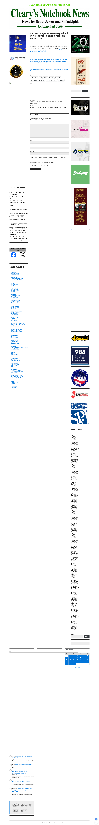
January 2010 (74, 582)
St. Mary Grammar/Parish (16, 375)
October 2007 (74, 615)
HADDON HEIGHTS (15, 335)
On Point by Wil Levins (15, 357)
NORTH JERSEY (14, 354)
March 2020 (74, 496)
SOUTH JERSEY (14, 372)
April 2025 (73, 454)
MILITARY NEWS (14, 348)
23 (73, 661)
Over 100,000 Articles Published (49, 5)
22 (70, 661)
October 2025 (74, 447)
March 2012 (73, 552)
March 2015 (73, 516)
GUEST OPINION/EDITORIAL (17, 334)
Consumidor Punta (15, 306)
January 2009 (74, 597)
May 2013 (73, 536)
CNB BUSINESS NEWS (15, 295)
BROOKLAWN (14, 285)
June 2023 (73, 475)
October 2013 (74, 530)
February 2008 (74, 610)
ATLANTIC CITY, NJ (15, 277)
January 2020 (74, 499)
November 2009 (74, 585)
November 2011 (74, 557)
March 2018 (73, 504)
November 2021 (74, 490)
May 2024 (73, 467)
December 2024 (74, 459)
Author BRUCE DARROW (16, 279)
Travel (12, 380)
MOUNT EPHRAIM (15, 351)
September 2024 (75, 462)
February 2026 (74, 442)
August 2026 (74, 435)
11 (80, 657)
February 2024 (74, 471)
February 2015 (74, 517)
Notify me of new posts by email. (39, 165)
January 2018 (74, 505)
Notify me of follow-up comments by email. (42, 162)
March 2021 (73, 494)
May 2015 (73, 513)
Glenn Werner (12, 223)
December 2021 (74, 489)
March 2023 (74, 478)
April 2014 (73, 527)
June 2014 (73, 525)
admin (45, 94)
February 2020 (74, 498)
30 (73, 664)
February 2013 (74, 540)
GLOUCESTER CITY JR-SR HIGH (18, 328)
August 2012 (74, 547)
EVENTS (12, 316)
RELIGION (13, 366)
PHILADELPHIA (14, 363)
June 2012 (73, 550)
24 (77, 661)
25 (80, 661)
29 (70, 664)
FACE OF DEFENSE (15, 317)
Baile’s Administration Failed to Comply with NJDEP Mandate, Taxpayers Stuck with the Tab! (18, 215)
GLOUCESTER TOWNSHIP (16, 331)
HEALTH (12, 336)
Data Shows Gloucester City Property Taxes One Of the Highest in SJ (18, 209)
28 (66, 664)
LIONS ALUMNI (14, 345)
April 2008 (73, 608)
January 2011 (74, 568)
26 (84, 661)
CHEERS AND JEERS (15, 293)
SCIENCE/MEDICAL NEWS (17, 371)
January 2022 (74, 488)
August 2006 (74, 628)
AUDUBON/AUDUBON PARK (17, 278)
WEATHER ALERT (15, 382)
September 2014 (74, 523)
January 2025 (74, 458)
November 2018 (74, 502)
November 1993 (74, 629)
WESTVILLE (13, 383)
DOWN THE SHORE (15, 312)
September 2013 (74, 531)
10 (77, 657)
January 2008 (74, 611)
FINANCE (13, 318)
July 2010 (73, 575)
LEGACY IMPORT (38, 95)
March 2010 (73, 580)
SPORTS (12, 374)
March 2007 (74, 623)
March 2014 (73, 528)
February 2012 (74, 553)
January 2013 (74, 541)
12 (84, 657)
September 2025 (75, 448)
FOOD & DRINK (14, 320)
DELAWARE (13, 308)
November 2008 (74, 599)
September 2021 (74, 491)
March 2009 (74, 594)
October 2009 (74, 586)
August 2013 (74, 533)
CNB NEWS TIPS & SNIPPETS (17, 299)
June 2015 (73, 512)
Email (31, 146)
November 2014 (74, 521)
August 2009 (74, 588)
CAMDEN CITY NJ (15, 288)
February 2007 (74, 625)
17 (77, 659)
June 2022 (73, 482)
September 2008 (75, 602)
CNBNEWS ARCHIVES (15, 300)
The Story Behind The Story (17, 377)
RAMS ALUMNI (14, 365)
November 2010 (74, 570)
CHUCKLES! (13, 294)
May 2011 (73, 563)
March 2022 (74, 485)
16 (73, 659)
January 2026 (74, 443)
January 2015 (74, 518)
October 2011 (74, 558)
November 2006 (74, 627)
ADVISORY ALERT (15, 273)
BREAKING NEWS (14, 284)
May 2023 (73, 476)
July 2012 (73, 548)
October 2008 (74, 600)
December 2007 (74, 612)
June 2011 (73, 562)
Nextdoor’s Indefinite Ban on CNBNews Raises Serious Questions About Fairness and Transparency (18, 229)
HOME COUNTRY (14, 337)
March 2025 (73, 455)
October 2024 (74, 461)
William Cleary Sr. (13, 236)
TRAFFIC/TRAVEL (15, 378)
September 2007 (75, 616)
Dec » (79, 667)
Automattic (61, 822)
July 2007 (73, 619)
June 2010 (73, 576)
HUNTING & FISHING (15, 339)
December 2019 (74, 500)
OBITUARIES (13, 356)
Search (72, 89)
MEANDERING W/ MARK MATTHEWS (19, 347)
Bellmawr (13, 282)
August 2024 (74, 464)
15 (70, 659)
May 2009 (73, 592)
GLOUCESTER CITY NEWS (16, 329)
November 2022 (74, 481)
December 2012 (74, 542)
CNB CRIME (13, 296)
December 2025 (74, 444)
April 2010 (73, 579)
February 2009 (74, 596)
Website (32, 151)
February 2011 (74, 566)
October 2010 (74, 571)
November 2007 (74, 614)
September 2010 (75, 573)
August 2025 (74, 449)
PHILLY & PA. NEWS (15, 364)
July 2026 (73, 436)
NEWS (12, 353)
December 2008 (74, 598)
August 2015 (74, 510)
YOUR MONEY (14, 387)
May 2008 (73, 606)
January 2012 (74, 554)
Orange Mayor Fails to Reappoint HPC (23, 764)
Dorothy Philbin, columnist (16, 311)
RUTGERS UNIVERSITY (16, 370)
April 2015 (73, 514)
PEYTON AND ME (14, 362)
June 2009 (73, 591)
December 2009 (74, 583)
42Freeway (13, 272)
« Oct (76, 667)
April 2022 (73, 484)
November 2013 (74, 529)
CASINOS (13, 291)
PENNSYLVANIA (14, 358)
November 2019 (74, 501)
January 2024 (74, 472)
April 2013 (73, 537)
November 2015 (74, 506)
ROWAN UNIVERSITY (15, 368)
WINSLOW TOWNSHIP (16, 385)
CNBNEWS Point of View (16, 302)
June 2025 (73, 452)
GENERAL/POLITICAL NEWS (17, 323)
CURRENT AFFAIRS (15, 307)
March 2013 (73, 539)
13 (87, 657)
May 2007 (73, 621)
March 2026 (74, 441)
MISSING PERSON (15, 349)
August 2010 (74, 574)
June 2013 (73, 535)
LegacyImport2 (14, 341)
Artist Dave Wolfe (15, 276)
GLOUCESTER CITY (15, 326)
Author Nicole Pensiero (16, 280)
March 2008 (74, 609)
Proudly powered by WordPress (42, 822)
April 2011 (73, 564)
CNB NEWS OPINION (15, 297)
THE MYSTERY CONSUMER (17, 376)
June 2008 (73, 605)
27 (87, 661)
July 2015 (73, 511)
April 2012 (73, 551)
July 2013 (73, 534)
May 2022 (73, 483)
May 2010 (73, 577)
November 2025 (74, 446)
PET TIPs (13, 359)
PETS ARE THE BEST (15, 360)
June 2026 (73, 437)
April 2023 (73, 477)
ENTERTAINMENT (15, 313)
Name (31, 140)
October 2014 (74, 522)
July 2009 (73, 589)
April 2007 (73, 622)
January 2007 (74, 626)
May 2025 (73, 453)
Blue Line (13, 283)
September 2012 (74, 546)
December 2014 (74, 519)
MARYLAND (13, 346)
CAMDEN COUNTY (15, 289)
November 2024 (74, 460)
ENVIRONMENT (14, 314)
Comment (33, 123)
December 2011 (74, 556)
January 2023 (74, 479)
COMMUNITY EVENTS (16, 303)
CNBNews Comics (15, 301)
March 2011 (73, 565)
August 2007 (74, 617)
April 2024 (73, 468)
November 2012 (74, 544)
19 (84, 659)
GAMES (12, 322)
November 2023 (74, 473)
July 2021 (73, 493)
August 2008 (74, 603)
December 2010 (74, 569)
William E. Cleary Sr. (14, 200)
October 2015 (74, 507)
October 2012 (74, 545)
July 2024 (73, 465)
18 (80, 659)
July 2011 (73, 560)
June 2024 (73, 466)
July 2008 (73, 604)
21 (66, 661)
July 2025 (73, 450)
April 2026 (73, 439)
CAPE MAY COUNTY (15, 290)
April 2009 (73, 593)
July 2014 (73, 524)
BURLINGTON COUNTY (16, 287)
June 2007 (73, 620)
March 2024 (74, 470)
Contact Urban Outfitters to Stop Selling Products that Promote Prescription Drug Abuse (18, 238)
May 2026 (73, 438)
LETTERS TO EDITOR (15, 343)
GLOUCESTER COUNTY (16, 330)
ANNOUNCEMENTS (15, 274)
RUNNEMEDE (14, 369)
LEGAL (12, 342)
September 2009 (75, 587)
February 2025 (74, 456)
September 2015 (74, 508)
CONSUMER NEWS (15, 305)
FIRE (12, 319)
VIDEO (12, 381)
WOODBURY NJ (14, 386)
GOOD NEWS (13, 333)
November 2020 (74, 495)
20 (87, 659)
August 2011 (73, 559)
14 (66, 659)
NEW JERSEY (13, 352)
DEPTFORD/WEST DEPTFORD (17, 310)
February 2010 (74, 581)
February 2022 (74, 487)
